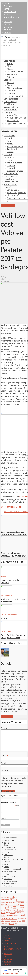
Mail (2, 807)
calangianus (20, 900)
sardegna (11, 506)
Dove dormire (10, 101)
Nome (4, 755)
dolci (26, 902)
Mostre (10, 82)
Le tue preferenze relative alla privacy (16, 970)
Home (6, 3)
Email (4, 763)
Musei (10, 69)
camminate (3, 902)
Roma (4, 917)
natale (12, 912)
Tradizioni (12, 74)
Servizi (6, 8)
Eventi (10, 85)
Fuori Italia (9, 104)
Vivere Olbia (13, 115)
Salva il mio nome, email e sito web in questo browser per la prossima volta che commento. (13, 782)
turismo (7, 923)
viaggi (18, 506)
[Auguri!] (6, 611)
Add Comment (6, 279)
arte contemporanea (9, 898)
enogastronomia (7, 904)
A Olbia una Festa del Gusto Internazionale (13, 600)
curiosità (22, 902)
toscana (7, 921)
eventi (16, 904)
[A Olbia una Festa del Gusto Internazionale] (6, 592)
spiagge (20, 918)
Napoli (8, 912)
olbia (3, 915)
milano (7, 910)
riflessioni (16, 915)
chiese (13, 902)
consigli (18, 902)
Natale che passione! (16, 117)
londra (21, 907)
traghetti (19, 921)
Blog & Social (13, 120)
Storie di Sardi (10, 109)
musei (3, 912)
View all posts (7, 716)
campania (8, 902)
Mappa (7, 14)
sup (3, 921)
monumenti (13, 910)
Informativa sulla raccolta (10, 973)
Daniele (6, 281)
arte (11, 897)
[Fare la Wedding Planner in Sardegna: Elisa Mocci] (6, 628)
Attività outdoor (14, 88)
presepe (11, 915)
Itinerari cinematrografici (15, 94)
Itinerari (11, 90)
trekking (2, 923)
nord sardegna (19, 912)
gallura (8, 907)
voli (15, 923)
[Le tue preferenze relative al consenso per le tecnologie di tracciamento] (25, 973)
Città (9, 66)
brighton (14, 900)
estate (3, 506)
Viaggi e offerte (11, 107)
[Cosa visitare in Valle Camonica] (6, 573)
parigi (7, 915)
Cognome (3, 818)
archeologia (5, 897)
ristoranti (21, 915)
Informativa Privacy (12, 17)
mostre (20, 910)
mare (3, 910)
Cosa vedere (9, 60)
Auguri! (4, 618)
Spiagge (10, 77)
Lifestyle (8, 112)
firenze (22, 904)
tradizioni (13, 921)
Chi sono (8, 6)
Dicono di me (10, 11)
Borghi (10, 63)
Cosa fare (8, 79)
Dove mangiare (11, 98)
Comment (5, 728)
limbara (18, 907)
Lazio (14, 907)
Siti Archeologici (15, 71)
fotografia (3, 907)
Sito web (4, 770)
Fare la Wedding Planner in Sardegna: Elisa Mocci (13, 636)
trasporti (23, 921)
